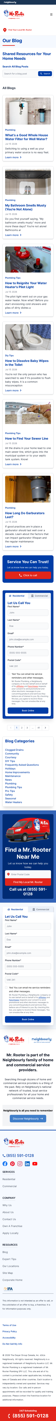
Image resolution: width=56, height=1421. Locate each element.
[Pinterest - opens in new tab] (12, 1163)
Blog (5, 1252)
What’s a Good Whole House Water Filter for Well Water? (26, 137)
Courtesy (10, 757)
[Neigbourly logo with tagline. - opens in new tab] (42, 1040)
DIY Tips (10, 761)
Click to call (30, 575)
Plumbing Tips (13, 277)
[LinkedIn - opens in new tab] (27, 1163)
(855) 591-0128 (20, 1155)
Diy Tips (9, 355)
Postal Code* (14, 660)
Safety (9, 794)
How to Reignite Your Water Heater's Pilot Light (26, 285)
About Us (8, 1212)
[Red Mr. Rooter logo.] (14, 1040)
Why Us (7, 1205)
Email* (11, 633)
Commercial (41, 595)
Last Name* (14, 620)
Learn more (12, 157)
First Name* (14, 606)
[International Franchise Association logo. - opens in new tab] (8, 1289)
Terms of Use (9, 1325)
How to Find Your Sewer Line (26, 438)
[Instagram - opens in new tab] (19, 1163)
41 (38, 727)
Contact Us (9, 1219)
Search (47, 73)
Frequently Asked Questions (22, 764)
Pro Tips (10, 790)
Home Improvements (17, 772)
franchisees (33, 686)
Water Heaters (13, 802)
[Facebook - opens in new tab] (4, 1163)
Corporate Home (12, 1279)
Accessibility (9, 1337)
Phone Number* (16, 646)
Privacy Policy (9, 1331)
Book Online (28, 710)
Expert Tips (9, 1259)
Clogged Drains (14, 749)
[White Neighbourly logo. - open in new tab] (10, 2)
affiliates (20, 686)
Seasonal (10, 798)
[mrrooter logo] (28, 1142)
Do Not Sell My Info (12, 1344)
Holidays (10, 768)
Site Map (7, 1272)
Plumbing (10, 129)
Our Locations (10, 1266)
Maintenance (13, 776)
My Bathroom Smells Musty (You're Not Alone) (25, 207)
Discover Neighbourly (26, 1118)
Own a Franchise (12, 1226)
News (8, 779)
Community (12, 753)
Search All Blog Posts (15, 66)
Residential (18, 595)
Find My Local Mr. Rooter (28, 882)
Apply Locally (10, 1233)
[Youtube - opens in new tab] (34, 1163)
